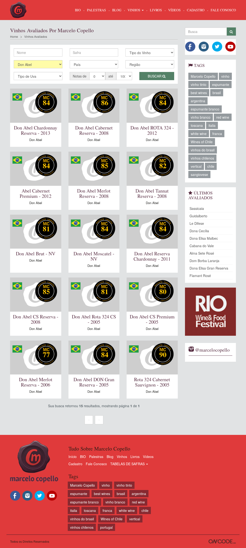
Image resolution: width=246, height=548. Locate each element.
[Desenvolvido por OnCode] (222, 541)
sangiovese (199, 174)
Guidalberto (198, 215)
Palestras (96, 10)
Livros (135, 456)
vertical (196, 166)
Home (14, 36)
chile (210, 166)
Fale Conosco (96, 463)
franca (217, 133)
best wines (199, 92)
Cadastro (75, 463)
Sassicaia (197, 208)
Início (72, 456)
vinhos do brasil (203, 150)
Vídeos (148, 456)
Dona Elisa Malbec (204, 238)
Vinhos (122, 456)
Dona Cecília (199, 230)
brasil (217, 92)
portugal (106, 527)
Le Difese (197, 223)
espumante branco (205, 109)
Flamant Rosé (200, 275)
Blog (110, 456)
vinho (225, 76)
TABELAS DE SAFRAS (128, 463)
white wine (199, 133)
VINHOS (134, 10)
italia (212, 125)
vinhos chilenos (202, 158)
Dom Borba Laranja (204, 260)
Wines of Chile (202, 141)
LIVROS (156, 10)
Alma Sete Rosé (202, 253)
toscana (197, 125)
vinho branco (200, 117)
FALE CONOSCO (223, 10)
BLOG (116, 10)
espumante (220, 84)
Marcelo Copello (203, 76)
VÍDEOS (174, 10)
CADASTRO (195, 10)
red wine (222, 117)
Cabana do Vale (202, 245)
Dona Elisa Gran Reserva (209, 268)
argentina (198, 100)
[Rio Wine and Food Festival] (210, 312)
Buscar (155, 76)
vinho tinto (198, 84)
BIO (78, 10)
